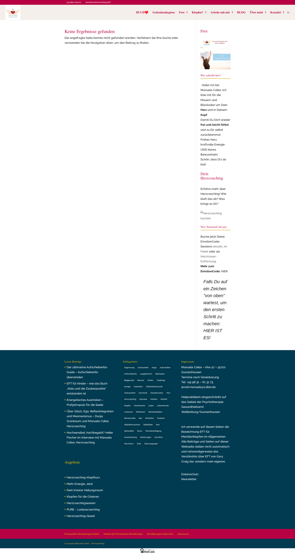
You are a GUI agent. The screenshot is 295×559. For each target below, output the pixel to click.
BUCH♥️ (142, 12)
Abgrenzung (129, 368)
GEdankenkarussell (154, 387)
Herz (168, 393)
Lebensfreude (163, 406)
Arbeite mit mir (220, 12)
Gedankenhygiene (164, 12)
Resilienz (161, 418)
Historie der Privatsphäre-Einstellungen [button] (123, 534)
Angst (154, 368)
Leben (151, 406)
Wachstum (129, 444)
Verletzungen (145, 437)
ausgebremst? (146, 374)
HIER (224, 271)
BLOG (241, 12)
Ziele (139, 444)
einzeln (217, 246)
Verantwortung (130, 437)
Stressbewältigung (153, 431)
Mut (140, 418)
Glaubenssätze (156, 393)
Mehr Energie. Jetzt (80, 483)
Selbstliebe (148, 425)
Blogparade (129, 380)
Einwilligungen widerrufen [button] (160, 534)
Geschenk (143, 393)
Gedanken (138, 387)
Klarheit (164, 399)
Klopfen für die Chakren (83, 496)
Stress (139, 431)
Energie (127, 387)
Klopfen (127, 406)
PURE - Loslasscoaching (83, 509)
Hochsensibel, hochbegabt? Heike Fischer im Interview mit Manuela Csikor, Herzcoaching (90, 437)
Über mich (256, 12)
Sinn (158, 425)
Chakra (150, 380)
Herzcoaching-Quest (81, 516)
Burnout (140, 380)
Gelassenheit (129, 393)
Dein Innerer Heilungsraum (85, 490)
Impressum (183, 534)
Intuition (153, 399)
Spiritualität (129, 431)
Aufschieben (165, 368)
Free (182, 12)
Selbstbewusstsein (132, 425)
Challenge (161, 380)
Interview (143, 399)
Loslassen (128, 412)
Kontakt (275, 12)
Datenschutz (190, 474)
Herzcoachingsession (81, 503)
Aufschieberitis (130, 374)
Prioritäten (149, 418)
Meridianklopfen (155, 412)
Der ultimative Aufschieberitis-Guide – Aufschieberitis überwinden (87, 372)
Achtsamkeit (143, 368)
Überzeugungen (151, 444)
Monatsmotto (130, 418)
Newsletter (189, 479)
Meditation (140, 412)
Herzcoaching (130, 399)
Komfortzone (139, 406)
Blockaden (160, 374)
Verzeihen (158, 437)
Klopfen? (197, 12)
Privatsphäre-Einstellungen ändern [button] (82, 534)
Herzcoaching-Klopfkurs (83, 477)
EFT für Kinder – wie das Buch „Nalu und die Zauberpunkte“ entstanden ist (87, 388)
